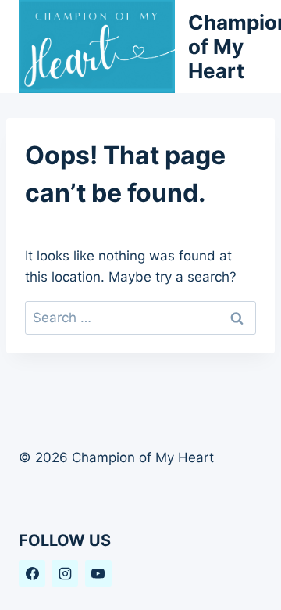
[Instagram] (65, 573)
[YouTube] (98, 573)
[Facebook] (32, 573)
